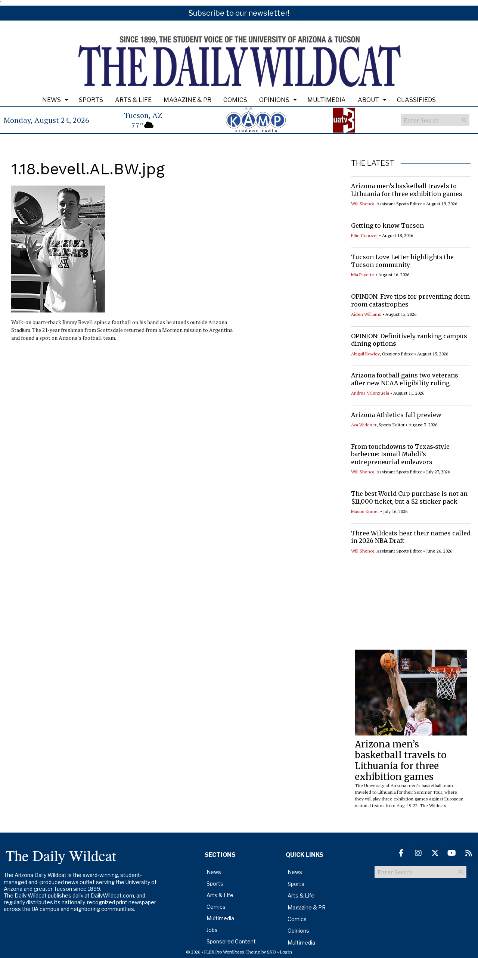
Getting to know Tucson (387, 225)
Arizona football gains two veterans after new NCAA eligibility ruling (404, 379)
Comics (235, 99)
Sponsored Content (231, 941)
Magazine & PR (187, 99)
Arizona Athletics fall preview (396, 415)
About (368, 99)
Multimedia (326, 99)
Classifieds (416, 99)
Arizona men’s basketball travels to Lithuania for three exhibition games (406, 189)
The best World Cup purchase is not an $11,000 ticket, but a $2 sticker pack (409, 497)
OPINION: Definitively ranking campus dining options (409, 340)
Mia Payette (362, 274)
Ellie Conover (364, 235)
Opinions (274, 99)
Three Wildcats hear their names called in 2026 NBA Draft (411, 537)
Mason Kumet (365, 511)
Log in (286, 952)
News (51, 99)
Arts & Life (133, 99)
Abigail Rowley (365, 354)
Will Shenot (362, 203)
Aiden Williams (366, 314)
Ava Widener (363, 424)
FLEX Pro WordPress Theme (232, 952)
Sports (91, 99)
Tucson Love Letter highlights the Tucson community (402, 260)
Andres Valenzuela (370, 393)
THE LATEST (372, 163)
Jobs (212, 930)
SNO (271, 952)
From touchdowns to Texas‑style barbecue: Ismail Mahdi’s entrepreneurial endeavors (400, 454)
